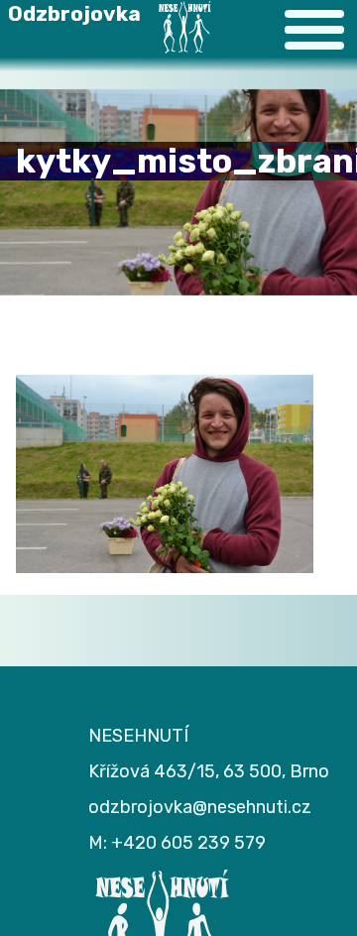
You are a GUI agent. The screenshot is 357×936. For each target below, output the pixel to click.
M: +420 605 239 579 (177, 843)
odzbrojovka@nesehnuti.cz (199, 807)
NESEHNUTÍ (138, 736)
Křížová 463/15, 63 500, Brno (208, 771)
